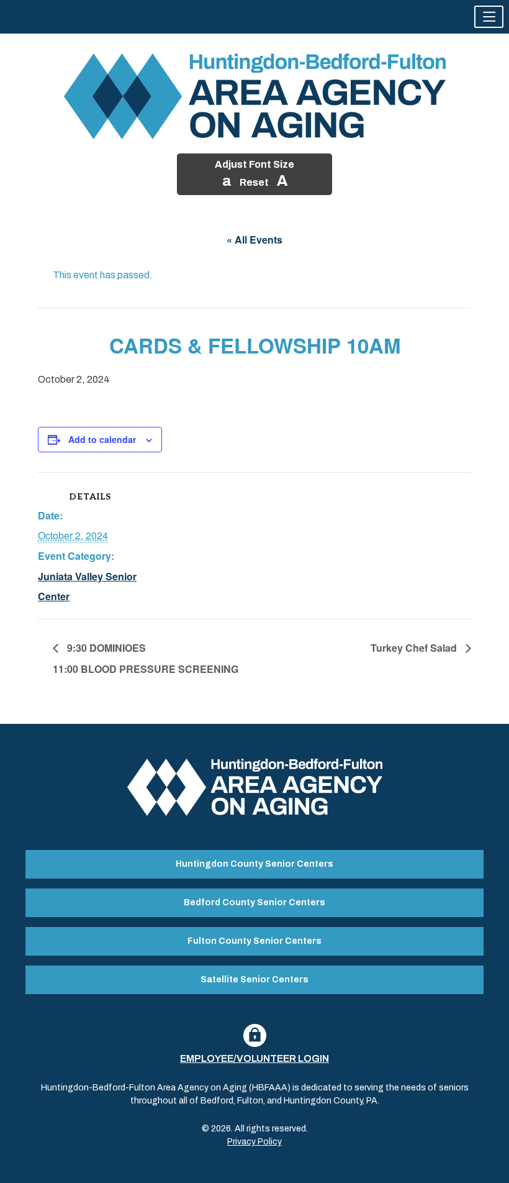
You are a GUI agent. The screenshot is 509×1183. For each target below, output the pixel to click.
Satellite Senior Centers (254, 979)
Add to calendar (102, 439)
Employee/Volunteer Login (254, 1058)
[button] (488, 17)
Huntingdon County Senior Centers (254, 864)
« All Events (254, 239)
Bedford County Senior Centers (254, 902)
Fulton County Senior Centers (254, 941)
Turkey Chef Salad (415, 648)
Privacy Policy (254, 1141)
